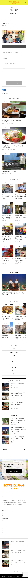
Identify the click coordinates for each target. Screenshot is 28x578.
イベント (14, 367)
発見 (14, 374)
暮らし (14, 371)
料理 (14, 349)
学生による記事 (14, 352)
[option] (14, 284)
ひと (14, 358)
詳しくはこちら (14, 471)
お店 (14, 364)
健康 (2, 513)
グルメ (14, 361)
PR (14, 355)
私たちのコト (13, 13)
